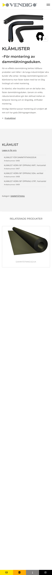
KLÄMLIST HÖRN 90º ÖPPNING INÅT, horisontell (25, 165)
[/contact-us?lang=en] (19, 572)
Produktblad (10, 118)
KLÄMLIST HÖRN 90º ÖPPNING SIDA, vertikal (23, 173)
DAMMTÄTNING (18, 196)
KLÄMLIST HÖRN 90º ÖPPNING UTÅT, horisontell (25, 181)
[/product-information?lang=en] (32, 572)
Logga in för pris (9, 150)
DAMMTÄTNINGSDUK (26, 262)
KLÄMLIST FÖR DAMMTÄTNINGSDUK (20, 157)
